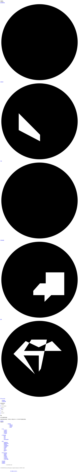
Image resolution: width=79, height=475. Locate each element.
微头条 (11, 427)
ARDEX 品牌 (6, 459)
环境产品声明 (6, 439)
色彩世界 (5, 432)
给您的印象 (4, 401)
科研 (4, 437)
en (0, 406)
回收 (4, 436)
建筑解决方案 (6, 443)
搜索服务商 (6, 442)
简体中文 (3, 463)
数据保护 (3, 462)
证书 (4, 438)
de (0, 408)
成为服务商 (6, 458)
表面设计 (5, 431)
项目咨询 (5, 444)
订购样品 (5, 446)
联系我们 (3, 400)
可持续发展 (2, 240)
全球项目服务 (6, 445)
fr (1, 408)
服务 (1, 319)
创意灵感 (9, 423)
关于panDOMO (2, 398)
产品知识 (5, 433)
